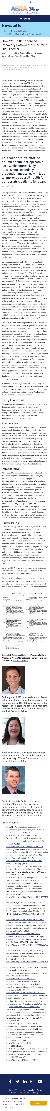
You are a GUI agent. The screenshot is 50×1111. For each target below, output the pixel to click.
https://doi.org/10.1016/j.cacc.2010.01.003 (24, 846)
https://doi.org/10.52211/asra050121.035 (14, 69)
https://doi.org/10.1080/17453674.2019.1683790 (27, 897)
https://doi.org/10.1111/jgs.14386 (20, 978)
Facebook (10, 1081)
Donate (31, 1090)
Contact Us (13, 1090)
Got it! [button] (38, 1103)
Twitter (17, 1081)
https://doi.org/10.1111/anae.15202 (21, 1023)
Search (30, 2)
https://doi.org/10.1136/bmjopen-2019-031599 (26, 877)
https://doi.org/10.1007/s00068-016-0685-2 (25, 992)
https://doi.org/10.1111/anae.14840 (24, 1006)
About (22, 1090)
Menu (27, 18)
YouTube (39, 1081)
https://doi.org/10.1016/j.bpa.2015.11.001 (24, 860)
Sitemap (35, 1093)
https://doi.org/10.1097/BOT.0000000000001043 (27, 962)
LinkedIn (25, 1081)
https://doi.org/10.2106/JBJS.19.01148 (23, 1060)
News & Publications (19, 31)
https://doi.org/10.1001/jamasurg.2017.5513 (25, 919)
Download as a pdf (20, 661)
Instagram (32, 1081)
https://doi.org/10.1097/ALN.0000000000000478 (27, 945)
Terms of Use (23, 1093)
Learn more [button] (8, 1107)
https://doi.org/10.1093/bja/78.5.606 (22, 835)
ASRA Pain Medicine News (17, 34)
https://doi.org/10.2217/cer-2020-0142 (23, 933)
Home (25, 10)
